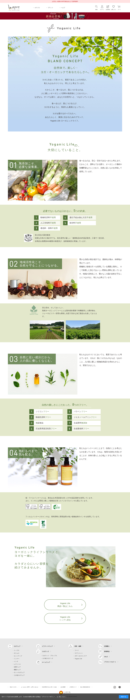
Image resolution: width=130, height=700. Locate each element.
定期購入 (107, 646)
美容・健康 (78, 646)
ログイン (102, 9)
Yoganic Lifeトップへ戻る (65, 618)
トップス (16, 650)
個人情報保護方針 (85, 687)
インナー (16, 658)
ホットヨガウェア (19, 672)
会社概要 (63, 687)
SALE (106, 656)
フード (77, 650)
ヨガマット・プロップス (49, 655)
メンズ (16, 661)
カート (119, 9)
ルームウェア (46, 662)
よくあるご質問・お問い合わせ (29, 687)
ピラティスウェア (47, 646)
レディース (17, 664)
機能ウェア (17, 669)
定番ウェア (17, 667)
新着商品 (107, 651)
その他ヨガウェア (19, 675)
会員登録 (108, 9)
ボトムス (16, 653)
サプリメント (79, 653)
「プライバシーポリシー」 (49, 696)
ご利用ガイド (73, 687)
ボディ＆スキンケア (81, 656)
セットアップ (18, 656)
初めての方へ (13, 687)
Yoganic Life (78, 658)
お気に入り (113, 9)
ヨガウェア (17, 646)
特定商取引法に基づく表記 (49, 687)
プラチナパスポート (110, 662)
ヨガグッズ (45, 651)
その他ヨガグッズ (47, 658)
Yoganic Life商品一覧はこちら (65, 604)
